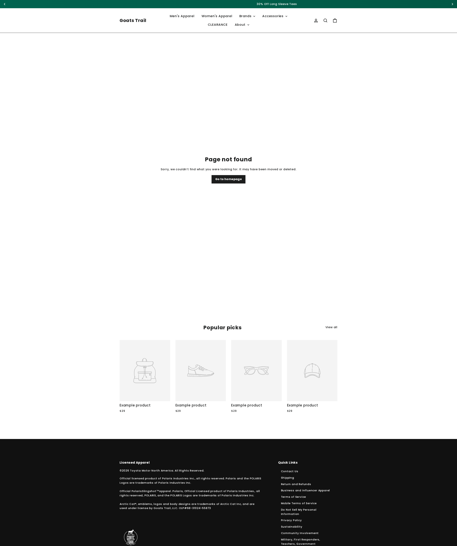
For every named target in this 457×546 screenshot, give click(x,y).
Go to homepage (228, 179)
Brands (246, 16)
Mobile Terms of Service (299, 503)
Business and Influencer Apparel (305, 490)
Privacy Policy (291, 520)
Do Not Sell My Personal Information (299, 512)
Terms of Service (293, 497)
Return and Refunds (296, 484)
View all (331, 327)
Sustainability (291, 526)
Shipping (287, 478)
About (241, 24)
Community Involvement (300, 533)
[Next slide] (452, 4)
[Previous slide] (4, 4)
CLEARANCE (217, 24)
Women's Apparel (217, 16)
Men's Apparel (182, 16)
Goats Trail (133, 20)
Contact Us (289, 471)
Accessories (273, 16)
